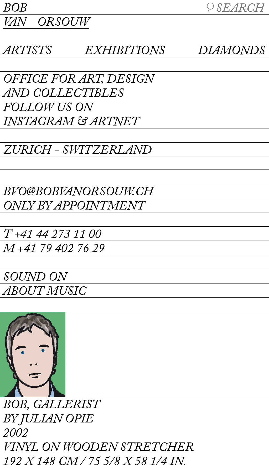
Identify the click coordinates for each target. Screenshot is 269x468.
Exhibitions (125, 51)
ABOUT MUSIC (44, 292)
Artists (27, 51)
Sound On (34, 277)
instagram (38, 122)
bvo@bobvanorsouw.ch (78, 192)
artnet (114, 122)
